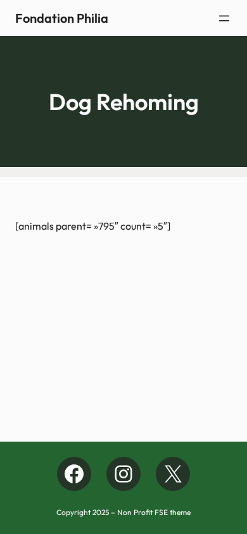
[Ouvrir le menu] (224, 18)
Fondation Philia (61, 18)
